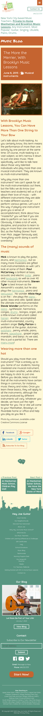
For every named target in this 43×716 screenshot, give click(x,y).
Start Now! (21, 674)
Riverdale (36, 704)
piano (32, 296)
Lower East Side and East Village (15, 696)
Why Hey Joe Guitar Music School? (21, 530)
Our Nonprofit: (21, 559)
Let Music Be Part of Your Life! (20, 618)
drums (14, 312)
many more (7, 342)
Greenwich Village (18, 694)
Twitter (24, 439)
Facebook (10, 433)
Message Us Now (24, 664)
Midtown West (33, 696)
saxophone (15, 333)
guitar (28, 275)
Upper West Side (8, 692)
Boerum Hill (36, 702)
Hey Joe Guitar (21, 513)
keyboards (12, 278)
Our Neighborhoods (21, 521)
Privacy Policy (24, 713)
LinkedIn (9, 439)
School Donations (21, 547)
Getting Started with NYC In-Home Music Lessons (21, 570)
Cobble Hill (16, 704)
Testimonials (21, 553)
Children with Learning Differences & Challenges (21, 539)
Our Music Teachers (21, 536)
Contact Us (35, 9)
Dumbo (5, 702)
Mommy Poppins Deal (21, 556)
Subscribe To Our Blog (15, 446)
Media (21, 564)
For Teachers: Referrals (21, 567)
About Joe (21, 527)
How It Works (21, 518)
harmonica (20, 259)
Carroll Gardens (26, 704)
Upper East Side (34, 692)
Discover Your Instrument (21, 524)
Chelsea (8, 694)
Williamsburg (26, 702)
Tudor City (27, 700)
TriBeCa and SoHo (21, 692)
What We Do (21, 533)
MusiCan (21, 561)
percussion (7, 293)
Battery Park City (31, 694)
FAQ (21, 544)
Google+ (26, 433)
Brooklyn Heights (15, 702)
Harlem (20, 700)
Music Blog (11, 41)
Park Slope (36, 700)
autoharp (6, 330)
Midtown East (13, 698)
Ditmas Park (7, 704)
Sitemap (16, 713)
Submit (21, 652)
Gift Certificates (21, 541)
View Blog (21, 626)
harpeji (5, 318)
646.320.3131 (37, 14)
